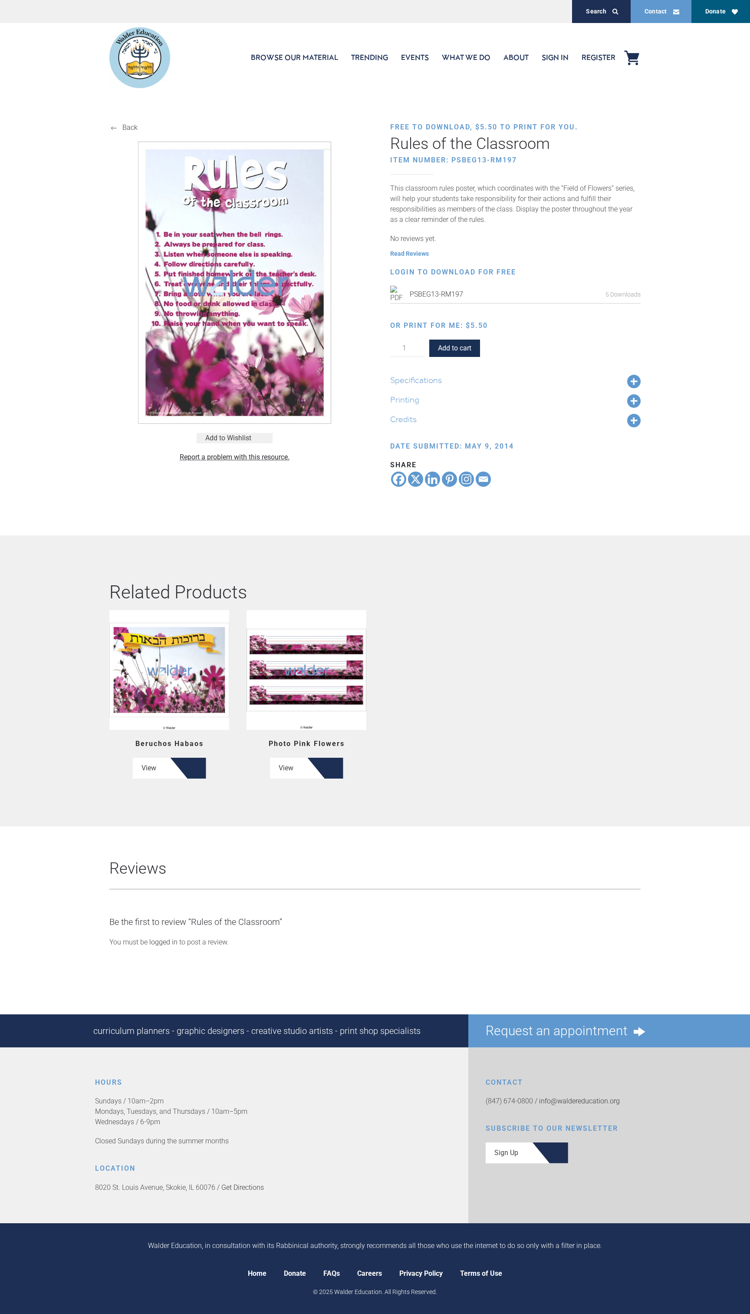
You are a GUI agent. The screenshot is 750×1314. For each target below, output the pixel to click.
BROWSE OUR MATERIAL (294, 57)
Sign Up (506, 1153)
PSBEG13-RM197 (436, 294)
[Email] (483, 479)
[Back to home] (139, 57)
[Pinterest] (449, 479)
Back (130, 127)
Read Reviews (409, 253)
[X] (415, 479)
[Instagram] (466, 479)
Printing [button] (404, 399)
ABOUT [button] (516, 57)
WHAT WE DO (466, 57)
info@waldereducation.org (579, 1101)
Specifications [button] (416, 380)
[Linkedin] (432, 479)
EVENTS (415, 57)
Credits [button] (403, 419)
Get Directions (242, 1187)
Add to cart (454, 348)
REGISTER (598, 57)
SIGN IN (555, 57)
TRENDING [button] (369, 57)
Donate (715, 11)
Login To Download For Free (453, 272)
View (148, 768)
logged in (163, 942)
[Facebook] (398, 479)
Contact (656, 11)
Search (596, 11)
